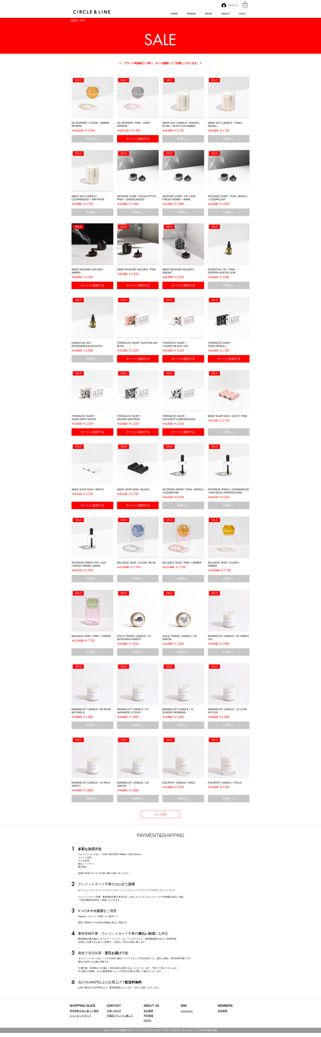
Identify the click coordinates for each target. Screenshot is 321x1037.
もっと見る (161, 814)
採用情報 (149, 1016)
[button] (245, 5)
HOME (73, 20)
